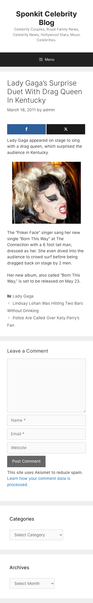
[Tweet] (65, 129)
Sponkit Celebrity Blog (46, 18)
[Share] (26, 129)
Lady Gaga (23, 296)
